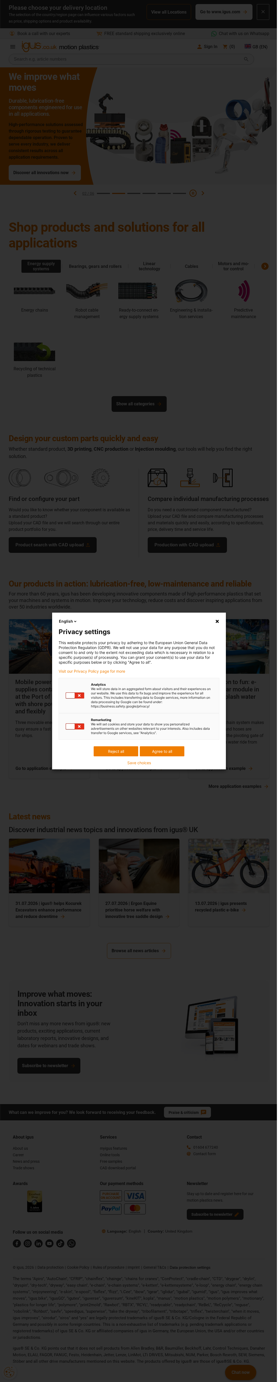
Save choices (139, 763)
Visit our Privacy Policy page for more (92, 671)
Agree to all (162, 751)
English (66, 621)
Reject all (116, 751)
